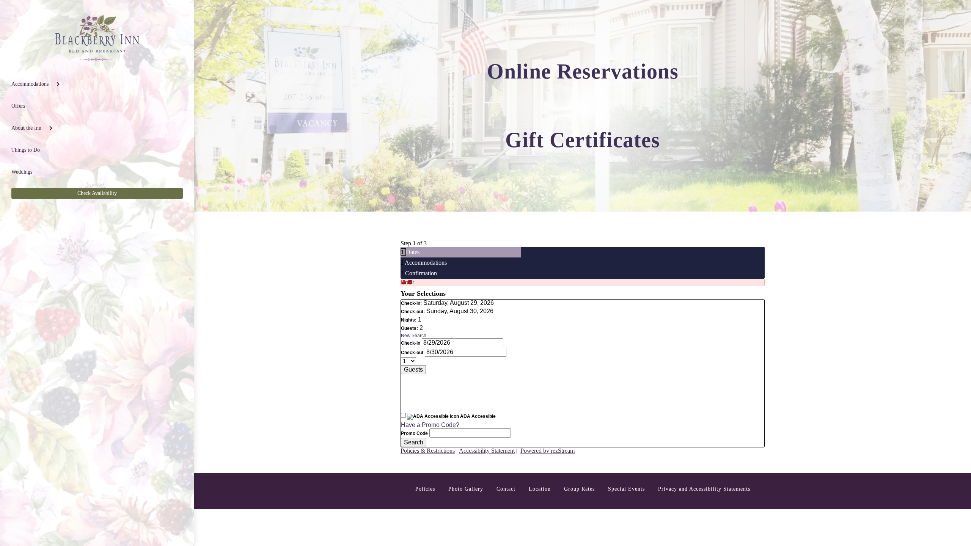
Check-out (412, 352)
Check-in (410, 343)
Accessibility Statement (487, 450)
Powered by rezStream (547, 450)
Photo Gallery (465, 489)
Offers (18, 106)
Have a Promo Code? (430, 425)
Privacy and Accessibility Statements (704, 489)
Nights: (408, 320)
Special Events (626, 489)
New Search (413, 335)
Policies (425, 489)
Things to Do (25, 150)
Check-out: (413, 311)
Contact (505, 489)
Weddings (21, 172)
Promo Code (414, 433)
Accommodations (30, 84)
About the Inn (26, 128)
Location (540, 489)
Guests (413, 369)
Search (413, 442)
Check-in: (411, 303)
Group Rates (579, 489)
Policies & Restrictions (428, 450)
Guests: (409, 328)
